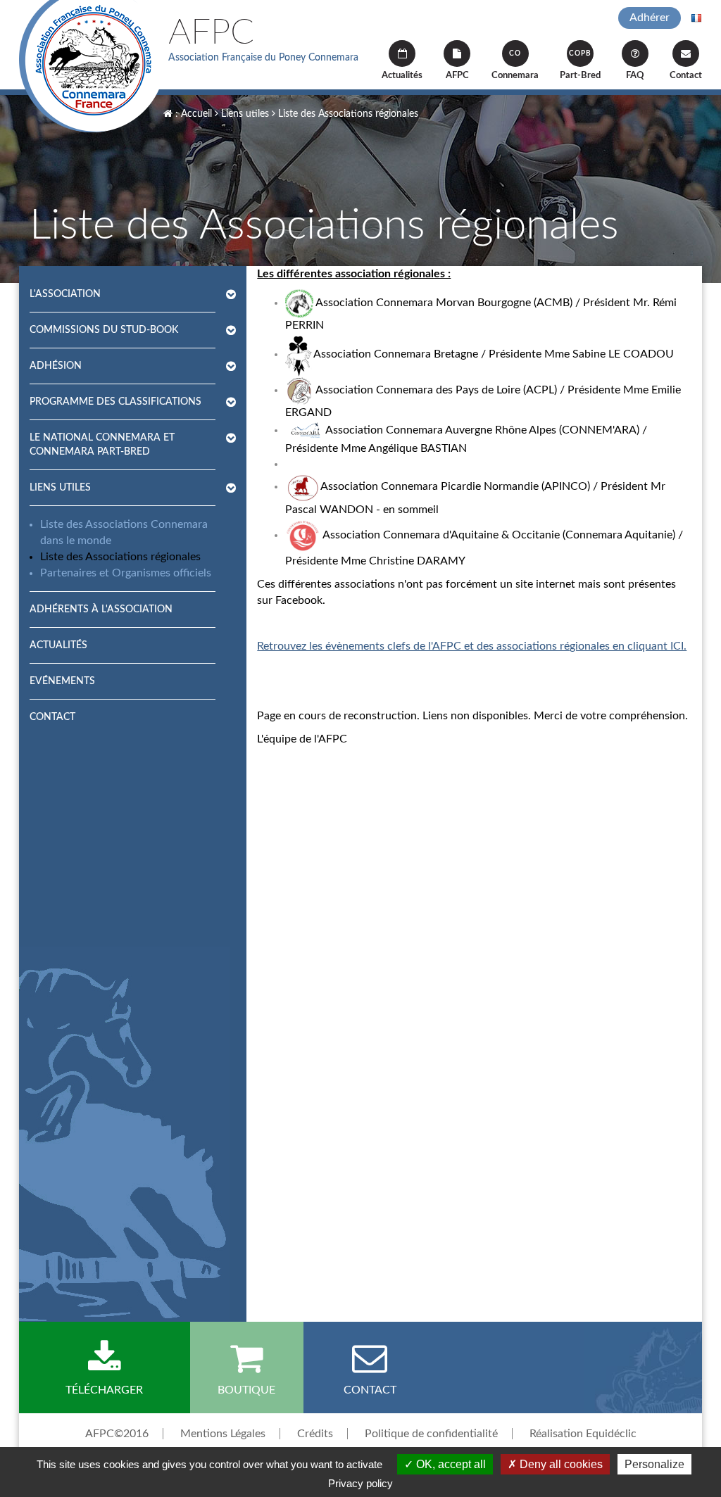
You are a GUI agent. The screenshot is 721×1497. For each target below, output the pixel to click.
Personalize (654, 1464)
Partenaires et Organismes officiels (125, 573)
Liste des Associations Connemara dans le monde (124, 532)
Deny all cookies (560, 1464)
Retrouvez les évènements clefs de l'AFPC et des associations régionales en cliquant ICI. (471, 646)
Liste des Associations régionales (346, 114)
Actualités (402, 75)
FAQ (635, 75)
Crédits (315, 1433)
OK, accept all (449, 1464)
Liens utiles (243, 114)
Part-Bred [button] (580, 65)
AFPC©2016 (117, 1433)
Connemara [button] (515, 65)
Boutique (246, 1390)
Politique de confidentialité (431, 1433)
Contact (686, 75)
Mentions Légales (222, 1433)
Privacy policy (360, 1483)
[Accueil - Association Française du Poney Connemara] (92, 66)
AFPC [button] (457, 75)
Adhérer (649, 17)
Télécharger (104, 1390)
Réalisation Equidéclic (583, 1433)
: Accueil (192, 114)
